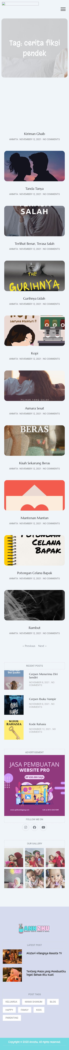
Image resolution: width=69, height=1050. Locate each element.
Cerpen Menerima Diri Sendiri (43, 675)
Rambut (34, 628)
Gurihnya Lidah (34, 298)
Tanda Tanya (34, 188)
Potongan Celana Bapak (34, 573)
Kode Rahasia (37, 724)
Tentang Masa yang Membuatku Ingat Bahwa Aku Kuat (46, 973)
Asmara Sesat (34, 408)
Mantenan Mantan (34, 518)
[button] (63, 9)
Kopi (34, 353)
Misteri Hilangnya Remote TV (44, 953)
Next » (42, 646)
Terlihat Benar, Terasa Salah (34, 243)
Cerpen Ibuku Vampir (43, 699)
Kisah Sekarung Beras (34, 463)
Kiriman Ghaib (34, 134)
